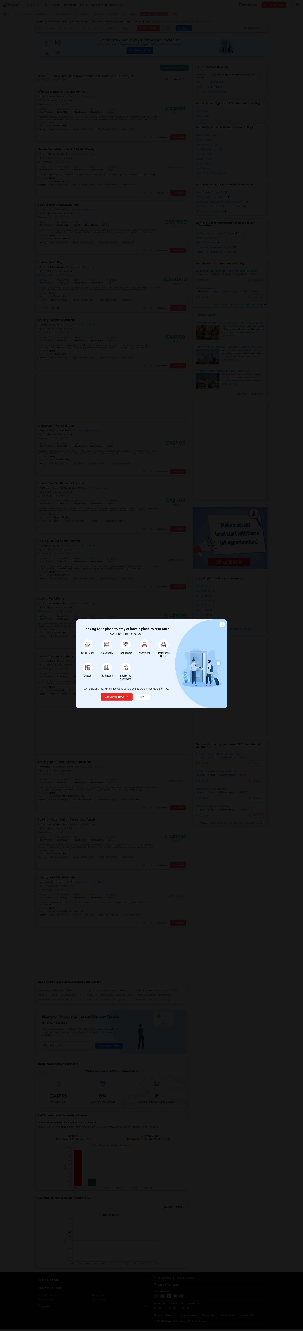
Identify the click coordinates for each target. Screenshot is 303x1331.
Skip (142, 697)
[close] (222, 624)
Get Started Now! (114, 696)
